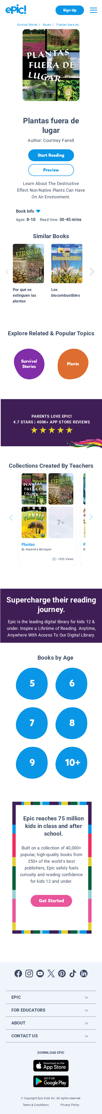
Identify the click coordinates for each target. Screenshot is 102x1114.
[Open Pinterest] (62, 973)
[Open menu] (93, 10)
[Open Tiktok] (73, 973)
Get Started (51, 901)
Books (47, 24)
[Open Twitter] (51, 973)
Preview (51, 170)
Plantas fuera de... (68, 24)
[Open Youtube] (40, 973)
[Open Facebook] (18, 973)
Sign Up (70, 10)
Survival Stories (27, 24)
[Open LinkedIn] (84, 973)
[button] (47, 518)
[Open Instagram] (29, 973)
